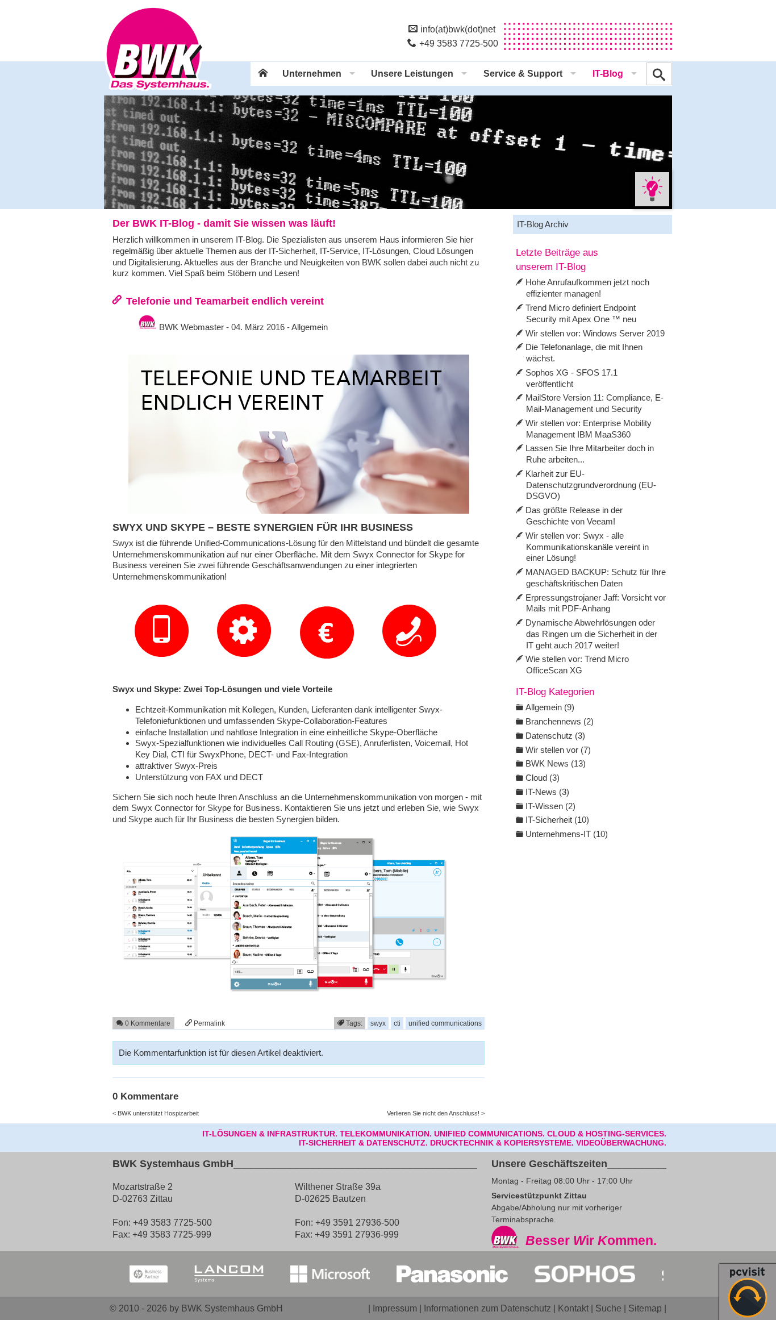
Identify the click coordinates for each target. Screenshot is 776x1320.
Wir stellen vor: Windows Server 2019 (595, 333)
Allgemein (309, 327)
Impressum (395, 1308)
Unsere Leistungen (412, 73)
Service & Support (522, 73)
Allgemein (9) (549, 707)
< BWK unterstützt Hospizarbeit (155, 1113)
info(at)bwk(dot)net (457, 29)
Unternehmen (311, 73)
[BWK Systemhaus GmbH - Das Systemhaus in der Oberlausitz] (158, 91)
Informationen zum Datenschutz (487, 1308)
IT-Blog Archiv (543, 224)
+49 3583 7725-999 (171, 1234)
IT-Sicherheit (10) (557, 820)
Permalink (208, 1023)
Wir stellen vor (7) (558, 750)
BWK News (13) (555, 763)
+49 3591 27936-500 (357, 1222)
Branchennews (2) (559, 721)
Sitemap (645, 1308)
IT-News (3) (547, 792)
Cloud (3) (542, 777)
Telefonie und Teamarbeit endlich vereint (225, 301)
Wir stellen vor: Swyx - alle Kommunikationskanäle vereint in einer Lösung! (587, 547)
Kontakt (573, 1308)
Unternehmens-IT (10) (566, 834)
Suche (608, 1308)
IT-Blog (608, 73)
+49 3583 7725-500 (458, 43)
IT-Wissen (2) (550, 806)
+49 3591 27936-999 (357, 1234)
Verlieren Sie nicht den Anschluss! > (436, 1113)
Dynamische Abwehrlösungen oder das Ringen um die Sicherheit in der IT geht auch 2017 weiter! (591, 634)
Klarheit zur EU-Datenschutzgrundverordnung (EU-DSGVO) (590, 485)
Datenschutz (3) (555, 735)
